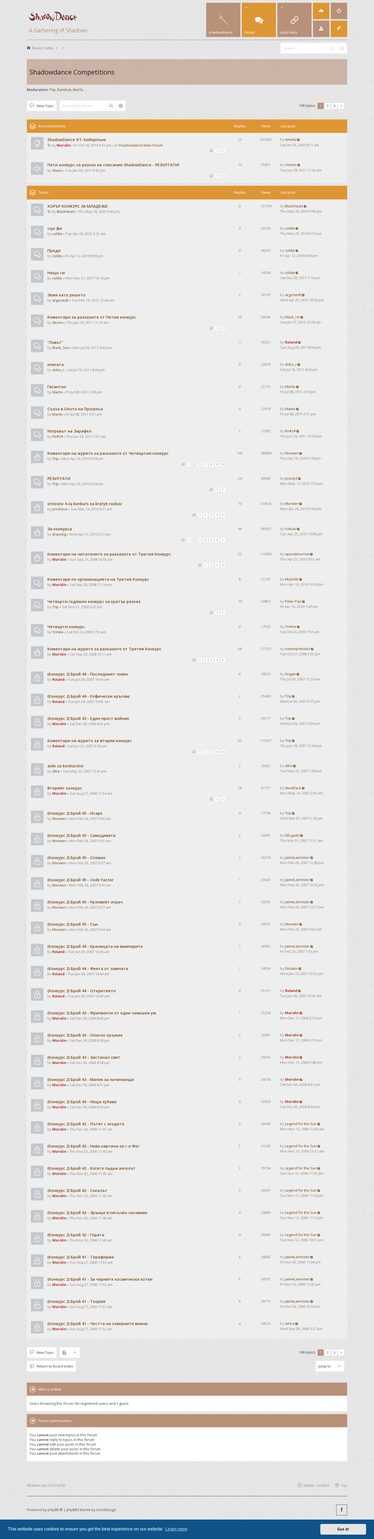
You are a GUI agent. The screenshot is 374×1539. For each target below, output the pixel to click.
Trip (52, 89)
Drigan (290, 673)
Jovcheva (59, 509)
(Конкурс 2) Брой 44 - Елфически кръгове (88, 696)
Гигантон (56, 386)
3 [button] (334, 106)
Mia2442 (292, 579)
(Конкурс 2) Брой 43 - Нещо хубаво (82, 1101)
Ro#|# (57, 436)
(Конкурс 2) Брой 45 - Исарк (74, 813)
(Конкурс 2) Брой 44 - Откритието (81, 990)
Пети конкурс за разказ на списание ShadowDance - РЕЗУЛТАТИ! (113, 164)
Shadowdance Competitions (72, 71)
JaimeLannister (297, 857)
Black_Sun (60, 347)
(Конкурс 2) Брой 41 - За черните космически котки (100, 1279)
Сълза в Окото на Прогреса (75, 408)
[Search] (332, 48)
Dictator (291, 968)
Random (64, 89)
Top (344, 1485)
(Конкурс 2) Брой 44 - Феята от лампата (87, 968)
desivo (58, 322)
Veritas (291, 164)
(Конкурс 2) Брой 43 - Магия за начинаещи (90, 1079)
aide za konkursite (65, 765)
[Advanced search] (342, 48)
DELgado (292, 835)
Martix (57, 392)
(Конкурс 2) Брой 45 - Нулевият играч (85, 902)
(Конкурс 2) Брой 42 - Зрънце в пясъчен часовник (97, 1212)
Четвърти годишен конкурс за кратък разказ (93, 601)
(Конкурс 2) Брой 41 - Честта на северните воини (97, 1323)
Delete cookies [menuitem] (316, 1485)
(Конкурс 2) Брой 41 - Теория (76, 1301)
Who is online (49, 1389)
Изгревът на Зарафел (69, 431)
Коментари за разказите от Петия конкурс (91, 317)
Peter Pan (293, 601)
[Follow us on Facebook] (341, 1509)
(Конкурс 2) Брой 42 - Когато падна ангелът (91, 1168)
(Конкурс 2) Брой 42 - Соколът (77, 1190)
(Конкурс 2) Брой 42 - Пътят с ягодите (85, 1123)
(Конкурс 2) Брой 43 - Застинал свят (83, 1057)
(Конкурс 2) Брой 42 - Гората (75, 1234)
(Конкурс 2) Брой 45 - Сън (72, 924)
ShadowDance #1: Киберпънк (76, 139)
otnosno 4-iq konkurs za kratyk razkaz (84, 503)
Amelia (290, 139)
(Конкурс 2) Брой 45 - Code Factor (80, 879)
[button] (341, 106)
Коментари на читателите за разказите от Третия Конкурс (109, 554)
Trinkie (58, 632)
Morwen (292, 453)
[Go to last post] (298, 139)
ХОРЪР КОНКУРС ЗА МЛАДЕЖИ (77, 206)
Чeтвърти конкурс (66, 626)
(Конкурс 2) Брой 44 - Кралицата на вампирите (95, 946)
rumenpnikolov (297, 648)
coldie (57, 233)
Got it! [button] (343, 1529)
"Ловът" (55, 342)
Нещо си (56, 272)
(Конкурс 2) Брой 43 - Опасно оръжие (85, 1035)
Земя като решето (66, 294)
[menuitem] (321, 11)
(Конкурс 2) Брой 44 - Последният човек (87, 674)
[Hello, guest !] (321, 29)
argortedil (60, 300)
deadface (293, 787)
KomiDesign (106, 1509)
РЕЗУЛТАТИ (58, 478)
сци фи (54, 228)
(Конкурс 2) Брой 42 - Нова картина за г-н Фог (93, 1146)
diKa (56, 771)
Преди (54, 250)
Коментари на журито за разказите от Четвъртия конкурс (108, 453)
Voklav (290, 528)
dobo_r (58, 369)
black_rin (292, 316)
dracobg (59, 534)
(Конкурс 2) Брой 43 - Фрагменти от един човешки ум (101, 1012)
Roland (291, 342)
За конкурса (59, 528)
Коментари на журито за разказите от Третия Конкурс (104, 648)
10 (223, 464)
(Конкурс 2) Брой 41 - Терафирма (80, 1257)
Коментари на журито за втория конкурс (89, 740)
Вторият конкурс (64, 788)
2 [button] (328, 106)
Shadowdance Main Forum (141, 145)
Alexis (57, 170)
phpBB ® (55, 1509)
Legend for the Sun (301, 1123)
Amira (290, 1323)
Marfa (78, 89)
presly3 (291, 478)
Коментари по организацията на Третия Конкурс (98, 579)
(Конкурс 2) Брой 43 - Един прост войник (88, 718)
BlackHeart (66, 211)
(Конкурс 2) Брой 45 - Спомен (76, 857)
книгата (55, 364)
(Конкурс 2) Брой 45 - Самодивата (81, 835)
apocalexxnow (297, 553)
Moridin (64, 145)
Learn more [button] (176, 1529)
